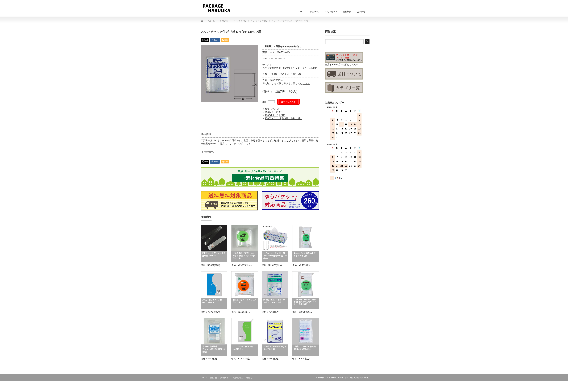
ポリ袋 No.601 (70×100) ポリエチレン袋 (275, 347)
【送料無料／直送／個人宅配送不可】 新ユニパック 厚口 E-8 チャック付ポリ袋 (305, 302)
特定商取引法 (238, 378)
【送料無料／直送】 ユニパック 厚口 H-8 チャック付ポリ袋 (244, 256)
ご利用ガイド (225, 378)
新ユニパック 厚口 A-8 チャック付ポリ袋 (305, 254)
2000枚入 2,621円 (275, 115)
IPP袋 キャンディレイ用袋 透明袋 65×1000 (213, 254)
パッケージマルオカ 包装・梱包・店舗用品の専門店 (348, 378)
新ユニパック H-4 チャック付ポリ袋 (244, 301)
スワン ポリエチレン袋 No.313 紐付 (243, 347)
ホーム (301, 11)
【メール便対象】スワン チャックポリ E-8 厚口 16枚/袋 (213, 349)
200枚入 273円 (273, 112)
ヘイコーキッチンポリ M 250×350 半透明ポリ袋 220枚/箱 (275, 256)
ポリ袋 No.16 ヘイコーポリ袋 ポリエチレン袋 (274, 301)
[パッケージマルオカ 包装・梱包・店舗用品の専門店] (216, 8)
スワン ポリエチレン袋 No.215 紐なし (212, 301)
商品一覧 (314, 11)
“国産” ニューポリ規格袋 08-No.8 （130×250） (305, 347)
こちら (306, 83)
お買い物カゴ (331, 11)
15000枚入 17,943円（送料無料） (283, 118)
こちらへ (354, 64)
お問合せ (361, 11)
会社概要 (347, 11)
